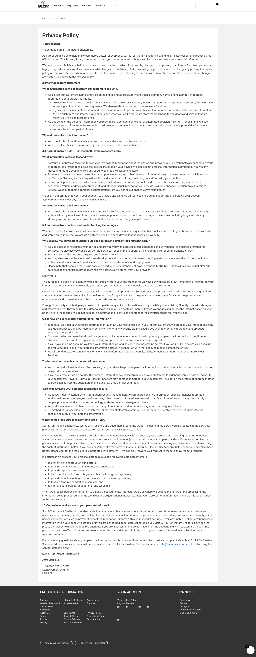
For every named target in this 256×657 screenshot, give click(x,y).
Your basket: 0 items (127, 600)
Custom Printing (71, 619)
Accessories (93, 600)
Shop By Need (70, 603)
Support (91, 603)
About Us (86, 5)
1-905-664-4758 (188, 612)
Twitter (183, 603)
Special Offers (70, 616)
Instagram (185, 606)
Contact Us (99, 5)
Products (57, 5)
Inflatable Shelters (72, 600)
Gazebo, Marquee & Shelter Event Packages (50, 606)
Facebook (185, 600)
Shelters (44, 600)
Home (44, 19)
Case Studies (93, 619)
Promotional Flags (96, 616)
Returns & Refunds (72, 622)
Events (43, 619)
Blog (76, 5)
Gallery (43, 622)
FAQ (69, 5)
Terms (43, 616)
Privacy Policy (58, 19)
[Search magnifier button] (193, 5)
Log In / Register (125, 603)
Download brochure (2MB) (57, 643)
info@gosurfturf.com (190, 609)
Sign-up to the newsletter (92, 643)
